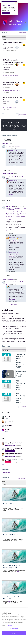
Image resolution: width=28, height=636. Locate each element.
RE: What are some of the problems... (11, 90)
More (19, 24)
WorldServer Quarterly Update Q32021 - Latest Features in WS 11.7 (20, 360)
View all (3, 464)
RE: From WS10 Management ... (10, 107)
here (18, 571)
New (25, 22)
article (9, 601)
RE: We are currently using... (9, 53)
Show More (14, 304)
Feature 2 (14, 129)
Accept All (14, 633)
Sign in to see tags (6, 472)
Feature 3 (15, 129)
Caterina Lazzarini (13, 237)
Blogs (14, 24)
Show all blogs (21, 478)
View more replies (10, 235)
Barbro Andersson (13, 150)
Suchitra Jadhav (8, 204)
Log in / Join (6, 13)
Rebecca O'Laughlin (8, 173)
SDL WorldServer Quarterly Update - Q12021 (20, 385)
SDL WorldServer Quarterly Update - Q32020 (20, 398)
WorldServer (18, 146)
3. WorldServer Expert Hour (11, 82)
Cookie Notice (9, 625)
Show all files (23, 406)
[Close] (26, 610)
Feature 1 (13, 129)
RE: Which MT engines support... (10, 75)
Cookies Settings (14, 628)
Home (10, 24)
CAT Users (5, 143)
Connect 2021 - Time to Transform (21, 374)
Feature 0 (12, 129)
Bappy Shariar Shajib (8, 279)
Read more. (12, 164)
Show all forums (22, 32)
